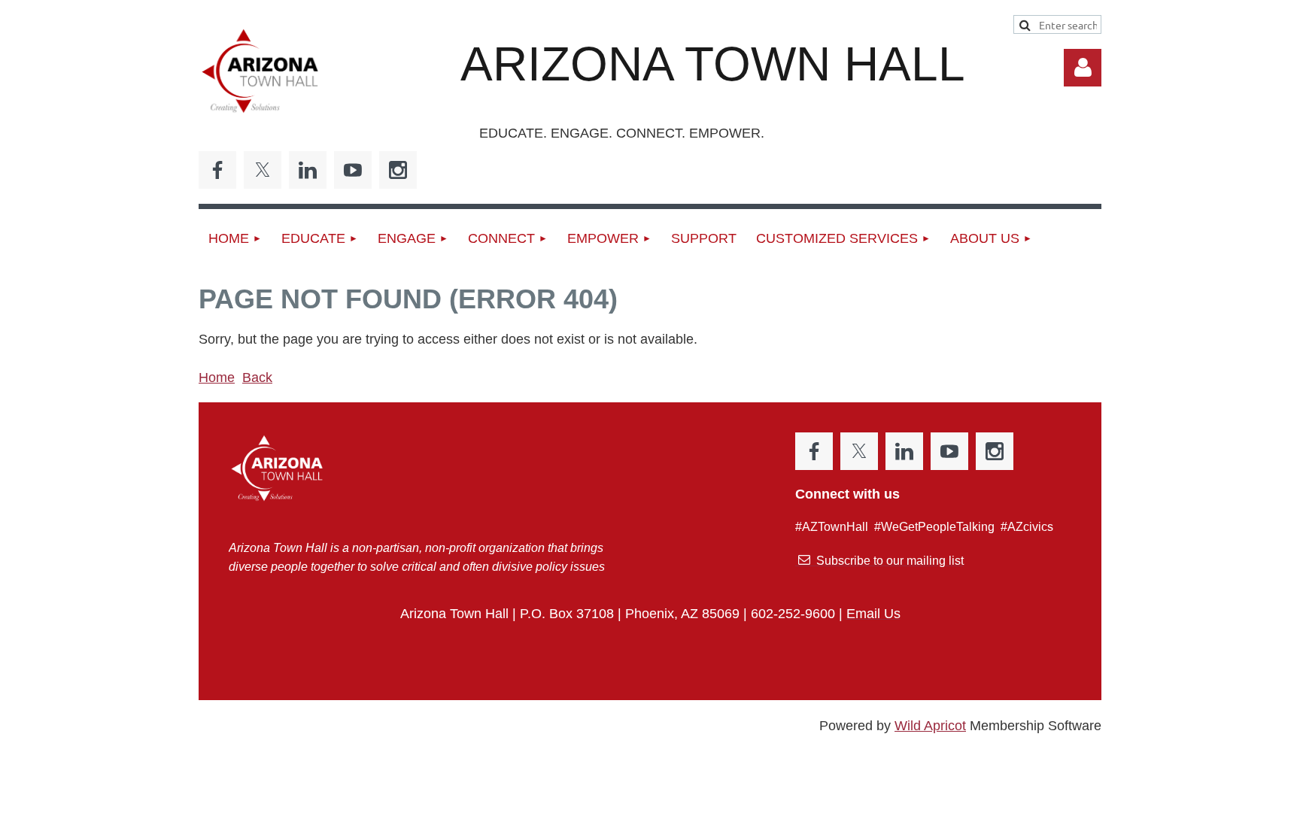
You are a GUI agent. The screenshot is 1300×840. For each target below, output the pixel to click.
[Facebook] (217, 170)
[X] (262, 170)
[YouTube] (353, 170)
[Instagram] (398, 170)
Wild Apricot (930, 725)
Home (217, 377)
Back (257, 377)
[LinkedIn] (308, 170)
